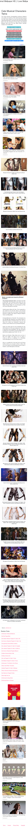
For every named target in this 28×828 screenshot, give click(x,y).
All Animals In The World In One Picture (10, 663)
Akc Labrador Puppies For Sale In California (11, 648)
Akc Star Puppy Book (6, 636)
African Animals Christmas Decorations (10, 670)
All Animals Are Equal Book (7, 678)
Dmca (4, 825)
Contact (9, 825)
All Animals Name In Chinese (7, 680)
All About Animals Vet (6, 655)
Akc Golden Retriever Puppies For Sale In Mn (11, 638)
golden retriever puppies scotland (14, 33)
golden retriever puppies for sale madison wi (14, 40)
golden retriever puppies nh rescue (14, 35)
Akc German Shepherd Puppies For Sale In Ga (11, 641)
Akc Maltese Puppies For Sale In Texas (10, 660)
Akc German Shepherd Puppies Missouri (10, 651)
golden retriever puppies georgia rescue (14, 29)
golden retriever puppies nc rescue (14, 38)
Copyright (23, 825)
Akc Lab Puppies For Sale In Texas (9, 658)
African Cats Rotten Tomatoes (8, 665)
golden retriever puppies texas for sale (14, 36)
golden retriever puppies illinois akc (14, 31)
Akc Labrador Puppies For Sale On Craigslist (11, 646)
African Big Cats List (6, 675)
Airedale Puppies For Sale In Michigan (9, 668)
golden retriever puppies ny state (14, 27)
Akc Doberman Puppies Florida (8, 673)
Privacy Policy (16, 825)
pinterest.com (8, 627)
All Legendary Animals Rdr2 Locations (9, 643)
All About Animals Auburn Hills (8, 653)
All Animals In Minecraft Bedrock (8, 633)
